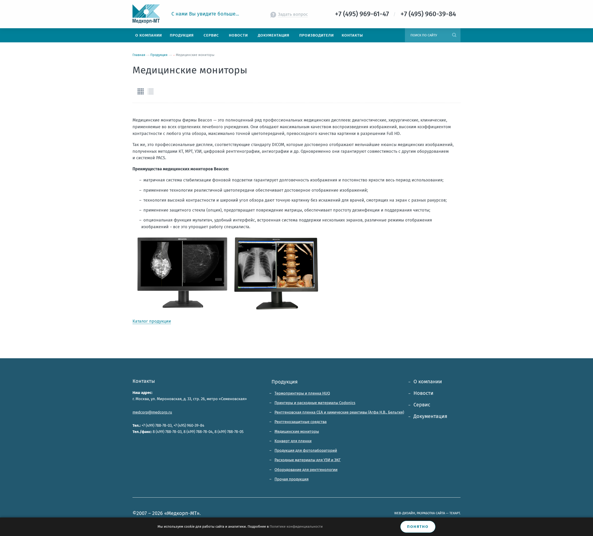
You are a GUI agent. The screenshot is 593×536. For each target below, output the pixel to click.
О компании (427, 382)
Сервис (421, 405)
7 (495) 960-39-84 (430, 14)
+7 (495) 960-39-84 (188, 425)
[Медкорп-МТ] (148, 14)
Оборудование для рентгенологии (306, 469)
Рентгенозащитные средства (300, 421)
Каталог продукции (151, 321)
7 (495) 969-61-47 (363, 14)
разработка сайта (431, 513)
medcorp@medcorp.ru (152, 412)
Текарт (454, 513)
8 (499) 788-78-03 (167, 431)
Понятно (418, 526)
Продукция (284, 382)
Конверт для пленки (293, 441)
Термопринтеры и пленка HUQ (302, 393)
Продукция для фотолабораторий (305, 450)
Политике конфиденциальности (296, 526)
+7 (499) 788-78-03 (157, 425)
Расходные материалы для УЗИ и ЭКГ (307, 460)
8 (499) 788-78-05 (228, 431)
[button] (141, 91)
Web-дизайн (404, 513)
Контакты (143, 381)
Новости (423, 393)
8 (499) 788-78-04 (198, 431)
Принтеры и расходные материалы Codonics (314, 402)
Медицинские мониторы (296, 431)
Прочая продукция (291, 479)
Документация (430, 416)
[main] (296, 200)
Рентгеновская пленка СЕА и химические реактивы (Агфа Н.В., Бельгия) (339, 412)
